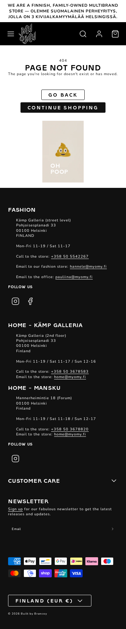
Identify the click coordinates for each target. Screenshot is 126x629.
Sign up (15, 509)
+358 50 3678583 (70, 371)
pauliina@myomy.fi (74, 276)
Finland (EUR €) (44, 600)
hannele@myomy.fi (88, 266)
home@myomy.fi (70, 376)
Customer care (34, 480)
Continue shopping (63, 107)
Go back (62, 95)
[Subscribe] (113, 529)
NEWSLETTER (28, 500)
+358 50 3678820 (70, 429)
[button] (11, 34)
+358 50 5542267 (70, 256)
